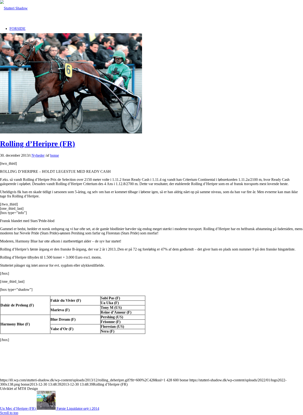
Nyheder (38, 155)
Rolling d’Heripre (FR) (37, 143)
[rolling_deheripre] (71, 132)
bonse (54, 155)
